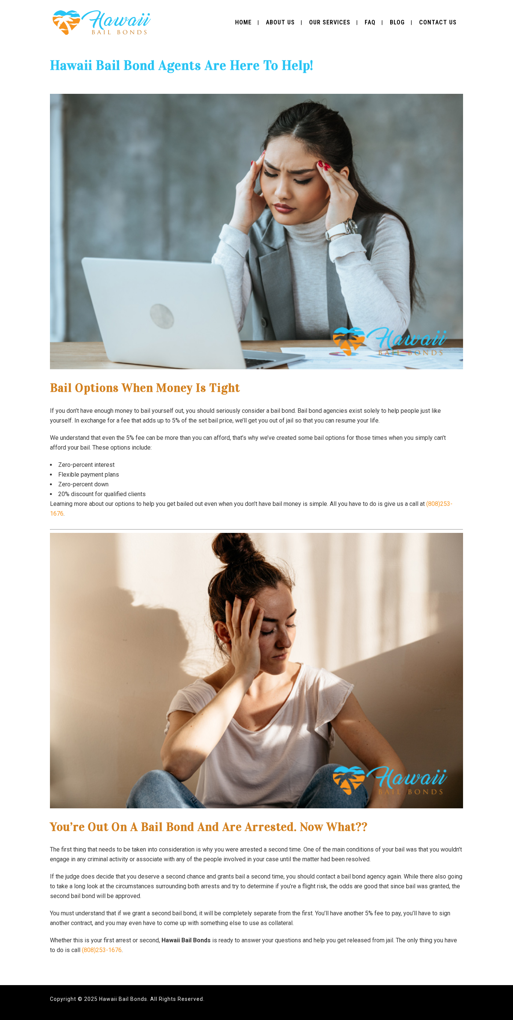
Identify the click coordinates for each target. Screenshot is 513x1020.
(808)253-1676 (102, 950)
